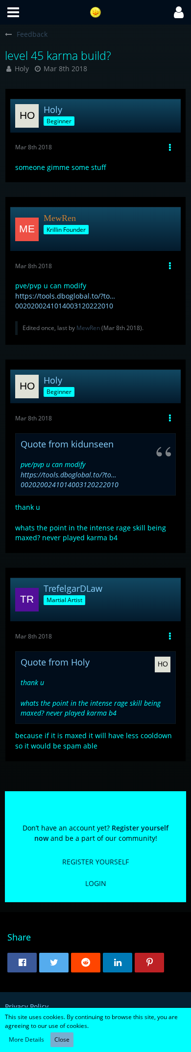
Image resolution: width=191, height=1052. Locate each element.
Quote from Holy (55, 662)
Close (62, 1039)
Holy (22, 68)
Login (95, 883)
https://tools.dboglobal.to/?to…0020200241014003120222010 (65, 301)
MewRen (88, 328)
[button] (13, 12)
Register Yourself (95, 861)
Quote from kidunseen (67, 444)
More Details (26, 1039)
